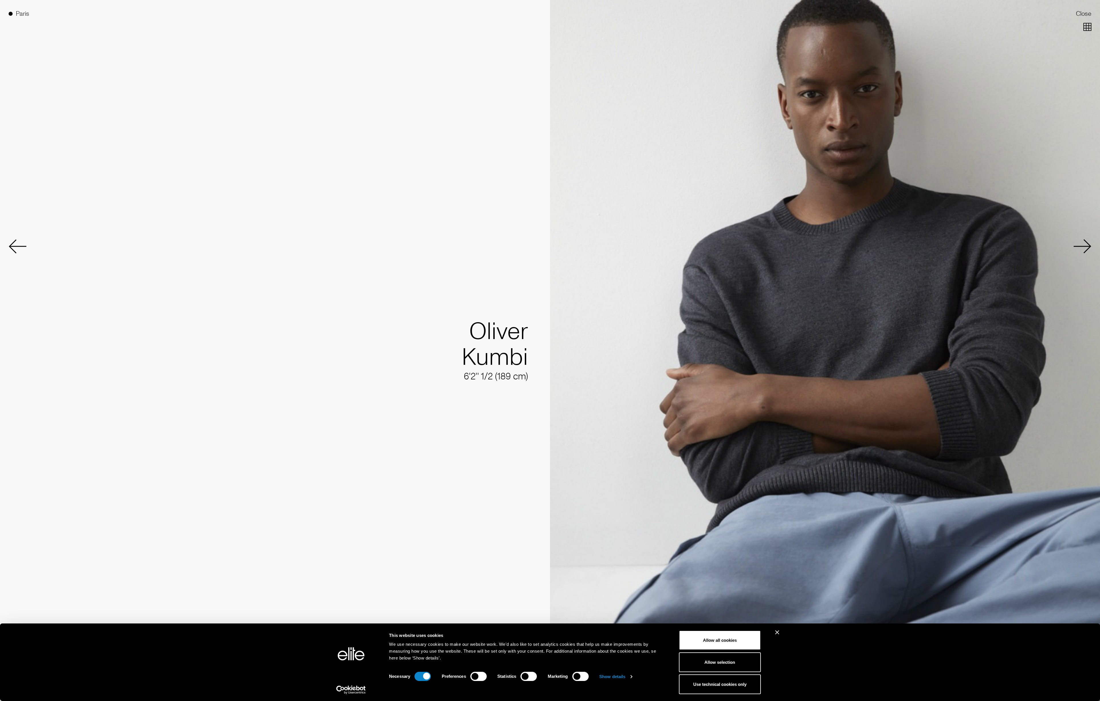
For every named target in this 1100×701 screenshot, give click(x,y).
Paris (22, 13)
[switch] (478, 676)
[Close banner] (777, 636)
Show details (612, 676)
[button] (17, 246)
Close (1083, 13)
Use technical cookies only (720, 684)
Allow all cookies (720, 640)
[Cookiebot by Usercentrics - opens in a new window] (351, 690)
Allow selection (719, 662)
